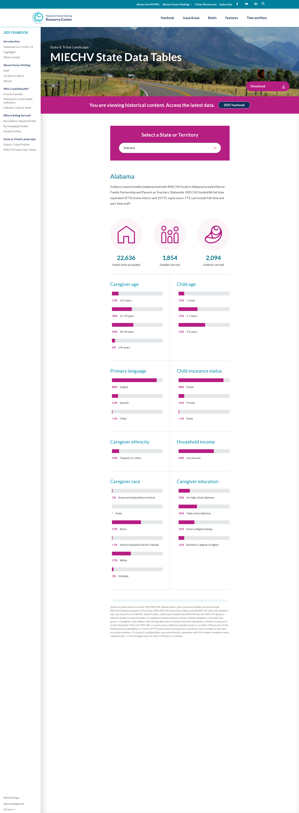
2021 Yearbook (15, 32)
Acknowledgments (13, 803)
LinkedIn (256, 4)
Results (7, 81)
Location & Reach (13, 75)
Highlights (9, 52)
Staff (6, 70)
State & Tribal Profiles (16, 144)
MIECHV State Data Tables (19, 149)
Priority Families (13, 94)
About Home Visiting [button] (175, 4)
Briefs (212, 17)
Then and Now (257, 17)
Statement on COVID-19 (18, 46)
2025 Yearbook (234, 105)
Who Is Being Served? (17, 115)
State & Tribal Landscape (19, 139)
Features (231, 17)
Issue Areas (191, 17)
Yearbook (167, 17)
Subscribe (225, 4)
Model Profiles (12, 131)
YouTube (246, 4)
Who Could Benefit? (16, 88)
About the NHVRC (148, 4)
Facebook (237, 4)
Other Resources (206, 4)
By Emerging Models (15, 126)
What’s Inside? (12, 57)
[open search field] (263, 3)
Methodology (11, 797)
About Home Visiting (16, 65)
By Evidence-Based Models (19, 120)
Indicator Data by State (17, 107)
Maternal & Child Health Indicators (17, 100)
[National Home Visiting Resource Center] (52, 18)
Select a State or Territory (170, 135)
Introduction (11, 41)
